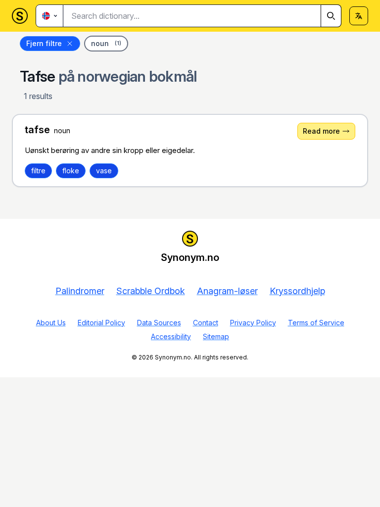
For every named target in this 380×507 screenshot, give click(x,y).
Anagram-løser (227, 291)
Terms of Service (316, 322)
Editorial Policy (101, 322)
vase (104, 170)
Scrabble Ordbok (150, 291)
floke (70, 170)
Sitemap (216, 336)
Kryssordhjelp (297, 291)
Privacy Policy (253, 322)
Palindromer (79, 291)
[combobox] (202, 15)
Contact (205, 322)
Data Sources (159, 322)
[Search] (331, 15)
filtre (38, 170)
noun (106, 43)
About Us (51, 322)
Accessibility (171, 336)
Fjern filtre (44, 43)
